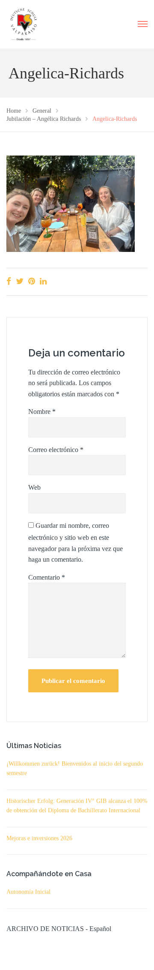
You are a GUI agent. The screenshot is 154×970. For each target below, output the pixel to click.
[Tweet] (20, 281)
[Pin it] (31, 281)
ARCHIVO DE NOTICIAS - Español (58, 928)
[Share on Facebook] (8, 281)
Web (34, 487)
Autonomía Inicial (28, 892)
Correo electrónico (55, 449)
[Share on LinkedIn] (43, 281)
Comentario (46, 577)
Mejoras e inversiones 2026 (39, 838)
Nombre (42, 411)
